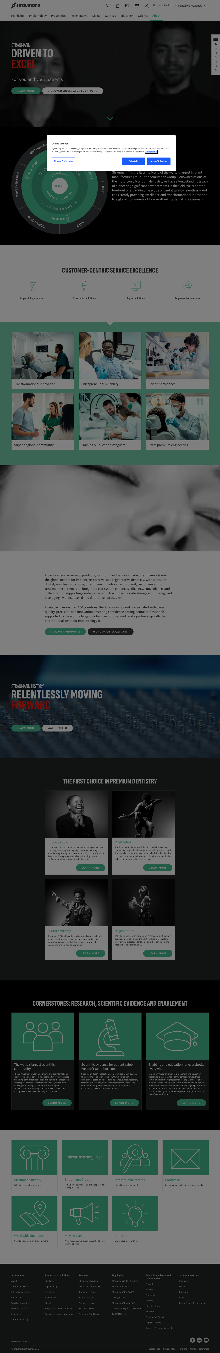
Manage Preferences (63, 161)
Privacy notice (151, 151)
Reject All (133, 161)
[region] (111, 153)
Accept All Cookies (159, 161)
